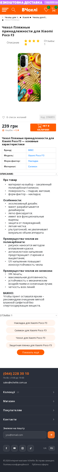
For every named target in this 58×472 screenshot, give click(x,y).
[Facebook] (6, 448)
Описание (13, 42)
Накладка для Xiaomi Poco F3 (30, 322)
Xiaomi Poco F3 (36, 155)
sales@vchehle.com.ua (15, 382)
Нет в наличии (43, 127)
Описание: (7, 174)
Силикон (32, 166)
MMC (31, 150)
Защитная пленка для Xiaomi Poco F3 (30, 345)
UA (45, 448)
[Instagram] (22, 448)
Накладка (33, 161)
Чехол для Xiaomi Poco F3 (30, 337)
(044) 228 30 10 (16, 373)
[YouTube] (14, 448)
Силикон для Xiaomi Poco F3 (31, 330)
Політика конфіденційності (16, 464)
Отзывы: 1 (49, 42)
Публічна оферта (40, 464)
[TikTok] (30, 448)
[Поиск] (13, 9)
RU (46, 4)
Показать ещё (30, 352)
